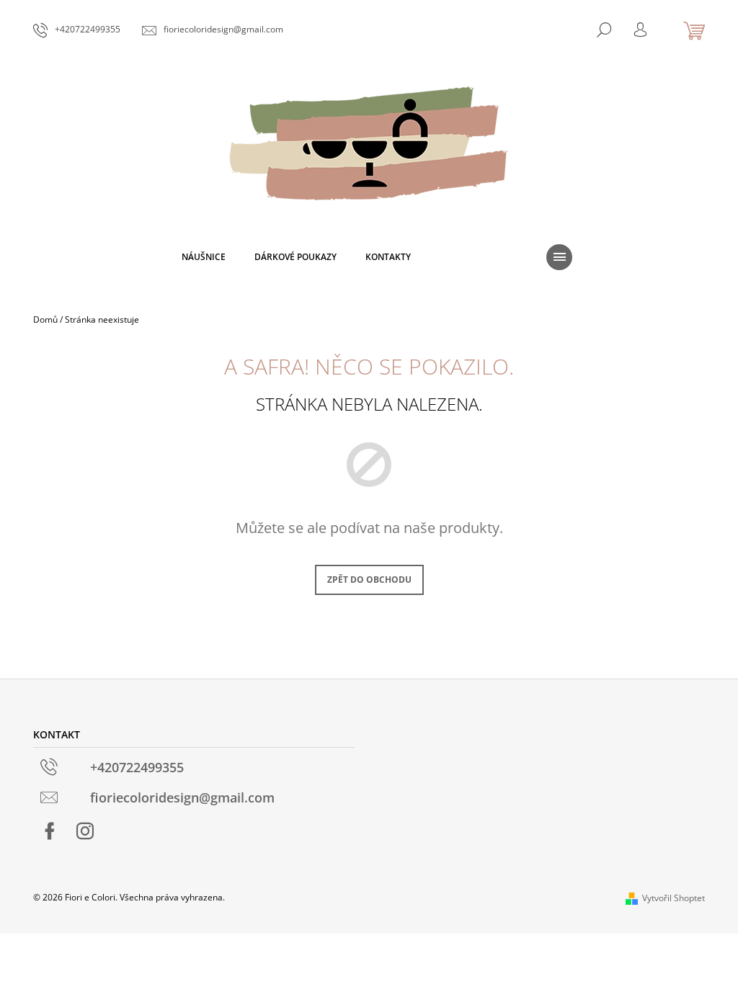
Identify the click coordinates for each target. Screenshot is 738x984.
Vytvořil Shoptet (673, 898)
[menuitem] (203, 257)
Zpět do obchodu (369, 579)
